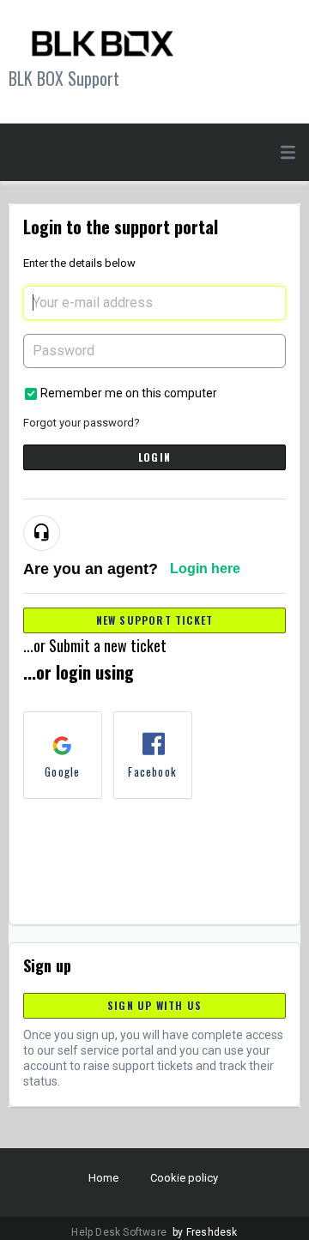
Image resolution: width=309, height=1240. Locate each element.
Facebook (152, 771)
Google (62, 771)
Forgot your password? (81, 422)
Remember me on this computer (128, 393)
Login (154, 457)
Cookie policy (184, 1177)
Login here (205, 568)
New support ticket (155, 620)
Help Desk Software (120, 1232)
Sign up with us (154, 1005)
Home (103, 1177)
